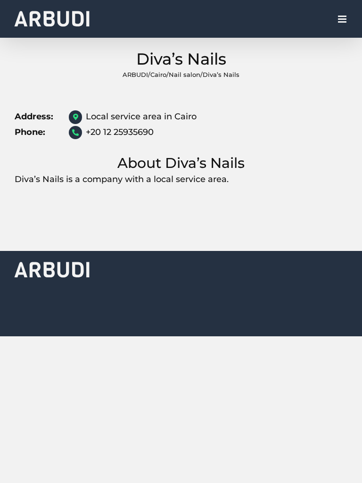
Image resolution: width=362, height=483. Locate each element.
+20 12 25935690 (120, 132)
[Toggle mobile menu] (343, 19)
